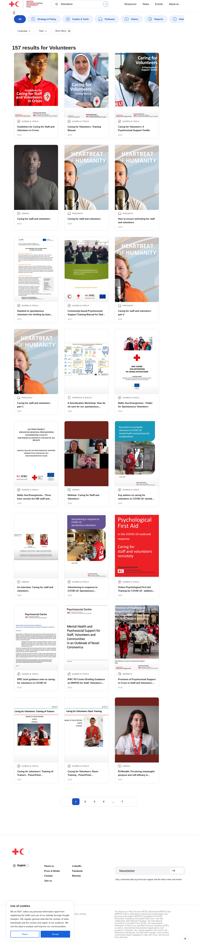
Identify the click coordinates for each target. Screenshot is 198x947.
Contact (48, 875)
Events (159, 4)
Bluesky (76, 875)
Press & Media (52, 871)
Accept (55, 934)
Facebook (77, 871)
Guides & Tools (80, 19)
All (19, 19)
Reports (158, 19)
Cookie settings (79, 914)
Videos (134, 19)
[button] (14, 13)
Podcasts (110, 19)
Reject (25, 934)
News (146, 4)
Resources (130, 4)
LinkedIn (76, 866)
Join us (48, 880)
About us (174, 4)
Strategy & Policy (46, 19)
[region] (40, 921)
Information (185, 19)
